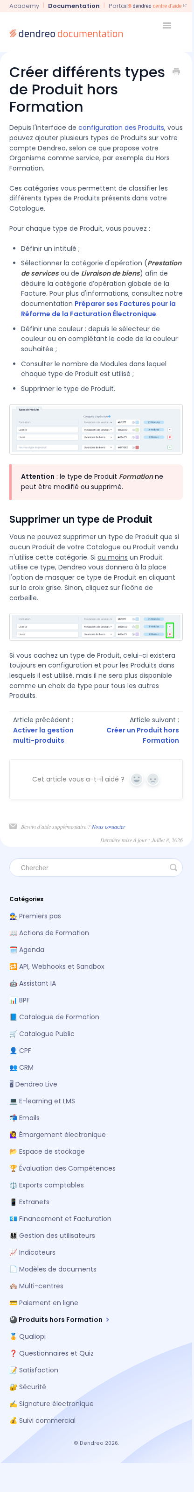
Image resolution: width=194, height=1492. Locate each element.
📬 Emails (24, 1118)
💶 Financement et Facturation (60, 1218)
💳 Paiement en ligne (43, 1302)
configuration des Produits (121, 127)
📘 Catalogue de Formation (54, 1017)
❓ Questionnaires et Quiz (51, 1353)
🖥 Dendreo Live (33, 1084)
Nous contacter (108, 826)
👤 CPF (20, 1050)
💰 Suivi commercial (42, 1420)
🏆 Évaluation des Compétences (62, 1168)
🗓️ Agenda (26, 949)
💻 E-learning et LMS (42, 1101)
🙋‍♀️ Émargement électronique (57, 1134)
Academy (24, 5)
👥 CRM (21, 1067)
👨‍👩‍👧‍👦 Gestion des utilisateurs (52, 1235)
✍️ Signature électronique (51, 1403)
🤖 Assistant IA (32, 983)
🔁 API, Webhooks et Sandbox (56, 966)
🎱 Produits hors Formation (56, 1319)
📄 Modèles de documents (53, 1269)
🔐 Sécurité (27, 1387)
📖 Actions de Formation (49, 933)
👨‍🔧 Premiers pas (35, 916)
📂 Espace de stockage (47, 1151)
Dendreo (92, 1443)
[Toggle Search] (173, 867)
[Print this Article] (176, 73)
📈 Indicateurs (32, 1252)
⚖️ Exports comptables (46, 1185)
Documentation (74, 5)
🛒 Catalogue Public (42, 1033)
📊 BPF (19, 1000)
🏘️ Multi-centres (36, 1286)
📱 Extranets (29, 1202)
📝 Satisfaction (33, 1370)
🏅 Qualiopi (27, 1336)
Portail (118, 5)
